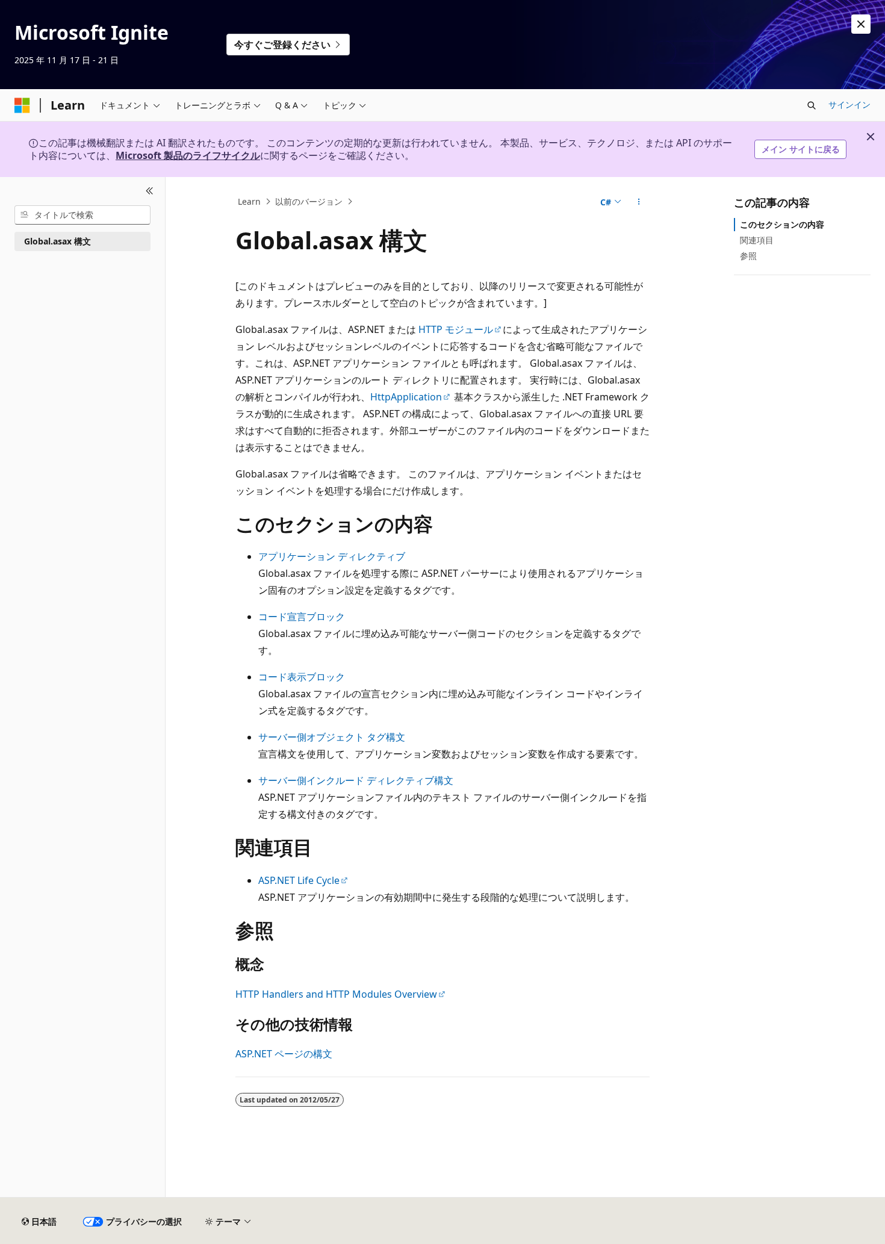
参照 (748, 255)
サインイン (849, 104)
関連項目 (757, 240)
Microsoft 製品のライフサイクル (188, 155)
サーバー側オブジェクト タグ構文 (331, 737)
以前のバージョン (309, 201)
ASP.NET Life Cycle (299, 880)
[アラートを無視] (861, 24)
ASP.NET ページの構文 (283, 1053)
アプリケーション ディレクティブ (331, 556)
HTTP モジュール (455, 329)
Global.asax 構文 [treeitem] (57, 241)
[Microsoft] (22, 105)
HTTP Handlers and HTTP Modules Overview (336, 994)
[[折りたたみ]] (149, 191)
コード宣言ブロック (301, 616)
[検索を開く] (812, 105)
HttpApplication (406, 396)
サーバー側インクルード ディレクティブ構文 (355, 780)
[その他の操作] (639, 201)
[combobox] (82, 215)
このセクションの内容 (782, 224)
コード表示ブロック (301, 676)
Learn (249, 201)
